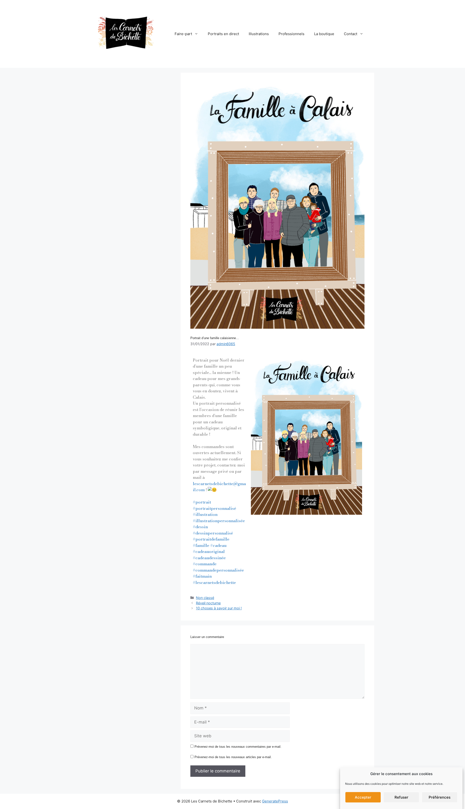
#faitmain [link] (202, 576)
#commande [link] (205, 564)
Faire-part (183, 33)
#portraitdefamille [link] (211, 539)
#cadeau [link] (218, 545)
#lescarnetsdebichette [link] (214, 582)
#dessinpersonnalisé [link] (213, 533)
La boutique (324, 33)
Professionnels (291, 33)
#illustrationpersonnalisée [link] (219, 521)
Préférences (439, 797)
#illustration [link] (205, 514)
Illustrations (259, 33)
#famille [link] (201, 545)
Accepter (363, 797)
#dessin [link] (200, 527)
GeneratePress (275, 801)
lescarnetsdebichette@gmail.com (219, 487)
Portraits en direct (223, 33)
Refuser (401, 797)
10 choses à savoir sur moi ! (219, 608)
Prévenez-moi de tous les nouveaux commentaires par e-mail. (237, 746)
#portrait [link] (202, 502)
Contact (350, 33)
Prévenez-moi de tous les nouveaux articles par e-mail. (233, 757)
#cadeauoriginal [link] (209, 551)
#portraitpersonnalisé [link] (214, 508)
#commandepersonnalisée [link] (218, 570)
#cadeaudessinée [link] (209, 558)
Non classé (205, 598)
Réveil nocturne (208, 603)
